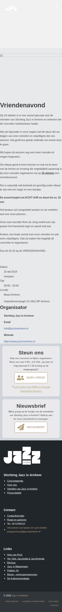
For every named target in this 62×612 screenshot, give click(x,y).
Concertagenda (15, 480)
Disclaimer (53, 601)
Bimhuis (11, 562)
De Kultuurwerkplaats (18, 578)
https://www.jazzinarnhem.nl (19, 341)
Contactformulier (15, 515)
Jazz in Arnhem (20, 595)
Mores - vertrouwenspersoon (22, 574)
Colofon (54, 605)
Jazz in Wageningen (17, 566)
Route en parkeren (16, 519)
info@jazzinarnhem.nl (16, 328)
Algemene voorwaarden (33, 601)
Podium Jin (13, 570)
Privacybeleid (14, 492)
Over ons (12, 484)
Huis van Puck (14, 554)
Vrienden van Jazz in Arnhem (22, 488)
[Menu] (56, 5)
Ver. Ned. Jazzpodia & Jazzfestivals (26, 558)
